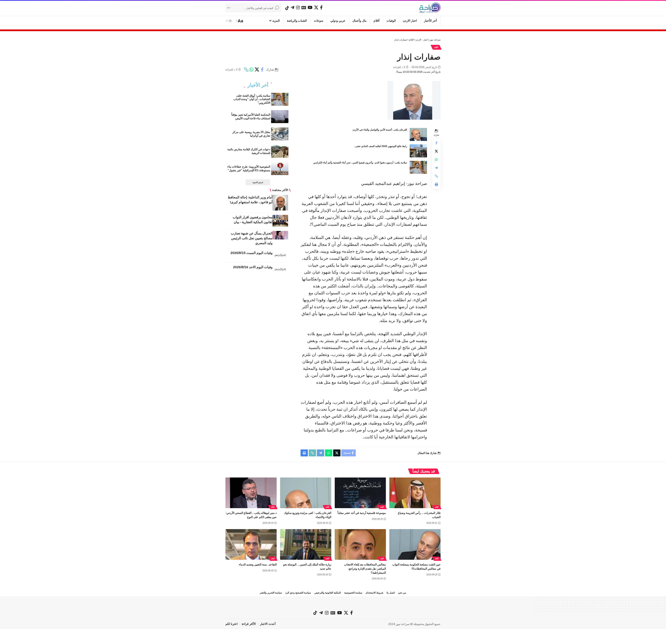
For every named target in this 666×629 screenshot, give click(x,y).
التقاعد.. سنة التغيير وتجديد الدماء (258, 564)
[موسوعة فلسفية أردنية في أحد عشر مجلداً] (360, 493)
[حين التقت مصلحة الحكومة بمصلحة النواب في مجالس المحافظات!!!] (415, 544)
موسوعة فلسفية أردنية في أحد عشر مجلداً (362, 512)
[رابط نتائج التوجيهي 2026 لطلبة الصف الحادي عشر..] (418, 150)
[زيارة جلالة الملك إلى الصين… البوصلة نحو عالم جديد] (305, 544)
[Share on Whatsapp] (251, 69)
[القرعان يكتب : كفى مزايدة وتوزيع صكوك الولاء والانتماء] (305, 493)
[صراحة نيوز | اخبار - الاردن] (430, 8)
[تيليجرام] (292, 7)
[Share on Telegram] (436, 168)
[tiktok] (287, 8)
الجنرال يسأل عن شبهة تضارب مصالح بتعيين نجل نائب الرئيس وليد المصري (251, 238)
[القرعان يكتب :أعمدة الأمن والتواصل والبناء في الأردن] (418, 134)
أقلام (436, 47)
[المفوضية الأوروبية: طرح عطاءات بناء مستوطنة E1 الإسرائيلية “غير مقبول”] (279, 168)
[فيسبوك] (321, 7)
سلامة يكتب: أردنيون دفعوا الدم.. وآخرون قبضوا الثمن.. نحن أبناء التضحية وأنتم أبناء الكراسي (360, 162)
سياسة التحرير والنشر (271, 592)
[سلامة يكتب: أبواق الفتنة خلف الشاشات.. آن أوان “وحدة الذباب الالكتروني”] (279, 99)
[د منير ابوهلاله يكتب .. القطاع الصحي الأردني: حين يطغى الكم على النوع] (251, 493)
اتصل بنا (391, 592)
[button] (240, 20)
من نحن (402, 592)
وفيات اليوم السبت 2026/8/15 (251, 253)
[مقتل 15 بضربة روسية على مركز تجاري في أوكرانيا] (279, 133)
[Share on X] (256, 69)
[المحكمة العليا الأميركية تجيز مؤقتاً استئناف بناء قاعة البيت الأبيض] (279, 116)
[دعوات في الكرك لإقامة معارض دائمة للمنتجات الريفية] (279, 151)
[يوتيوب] (310, 7)
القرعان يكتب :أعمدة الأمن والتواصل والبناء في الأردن (380, 129)
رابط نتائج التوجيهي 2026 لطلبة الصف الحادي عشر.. (380, 146)
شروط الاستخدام (374, 592)
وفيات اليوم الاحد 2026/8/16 (252, 267)
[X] (316, 7)
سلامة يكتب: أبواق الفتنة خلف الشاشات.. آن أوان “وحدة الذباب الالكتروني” (251, 99)
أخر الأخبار (257, 85)
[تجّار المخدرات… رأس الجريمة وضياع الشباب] (415, 493)
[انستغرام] (298, 7)
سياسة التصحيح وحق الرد (298, 592)
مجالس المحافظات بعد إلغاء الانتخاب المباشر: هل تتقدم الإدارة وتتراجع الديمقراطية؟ (365, 568)
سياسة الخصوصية (353, 592)
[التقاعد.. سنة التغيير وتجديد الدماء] (251, 544)
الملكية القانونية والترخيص (327, 592)
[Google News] (304, 7)
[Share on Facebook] (262, 69)
